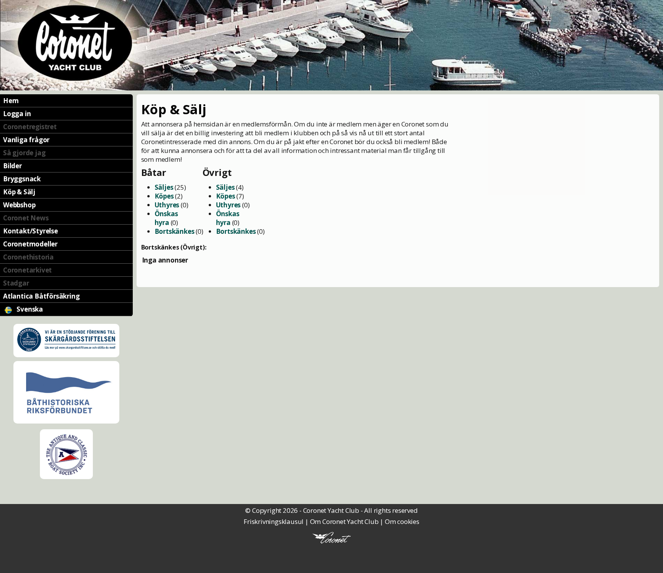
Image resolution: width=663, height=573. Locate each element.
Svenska (29, 309)
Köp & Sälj (19, 191)
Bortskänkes (175, 231)
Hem (10, 100)
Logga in (17, 113)
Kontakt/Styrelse (30, 231)
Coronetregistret (30, 126)
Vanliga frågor (26, 139)
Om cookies (402, 521)
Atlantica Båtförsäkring (41, 296)
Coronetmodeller (30, 244)
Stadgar (16, 283)
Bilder (12, 165)
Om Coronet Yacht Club (344, 521)
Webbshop (19, 204)
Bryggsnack (22, 178)
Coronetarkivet (27, 270)
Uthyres (167, 204)
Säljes (164, 187)
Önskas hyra (166, 218)
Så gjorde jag (24, 152)
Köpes (164, 196)
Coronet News (26, 217)
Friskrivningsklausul (273, 521)
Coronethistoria (28, 257)
